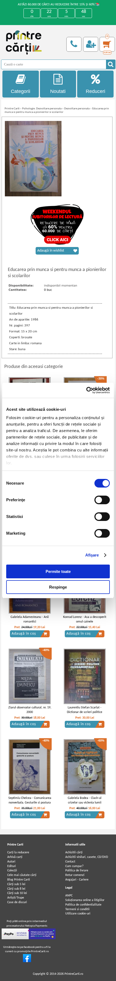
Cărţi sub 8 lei (16, 888)
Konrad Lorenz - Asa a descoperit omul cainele (84, 619)
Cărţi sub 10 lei (17, 893)
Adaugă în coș (24, 634)
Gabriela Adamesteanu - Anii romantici (30, 619)
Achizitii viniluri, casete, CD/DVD (86, 857)
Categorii (20, 91)
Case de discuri (17, 902)
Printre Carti (12, 108)
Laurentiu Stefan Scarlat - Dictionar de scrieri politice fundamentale (84, 712)
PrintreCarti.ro (73, 974)
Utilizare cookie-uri (77, 913)
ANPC (69, 895)
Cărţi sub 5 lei (16, 884)
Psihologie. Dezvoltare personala (42, 108)
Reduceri (95, 91)
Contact (70, 861)
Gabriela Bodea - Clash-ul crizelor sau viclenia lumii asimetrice (84, 802)
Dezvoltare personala (77, 108)
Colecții (12, 870)
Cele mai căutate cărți (21, 875)
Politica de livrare (76, 870)
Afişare (92, 555)
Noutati (58, 91)
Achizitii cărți (74, 852)
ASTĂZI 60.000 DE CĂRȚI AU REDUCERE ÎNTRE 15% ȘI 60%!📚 (59, 4)
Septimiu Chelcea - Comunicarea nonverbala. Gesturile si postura (29, 800)
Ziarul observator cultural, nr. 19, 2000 (29, 710)
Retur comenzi (74, 875)
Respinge (58, 587)
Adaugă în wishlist (50, 251)
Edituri (11, 866)
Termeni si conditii (77, 909)
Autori (11, 861)
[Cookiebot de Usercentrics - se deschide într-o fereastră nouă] (86, 390)
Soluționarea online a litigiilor (84, 900)
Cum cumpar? (74, 866)
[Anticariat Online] (27, 961)
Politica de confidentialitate (83, 904)
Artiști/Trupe (15, 897)
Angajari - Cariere (76, 879)
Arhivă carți (14, 857)
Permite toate (58, 571)
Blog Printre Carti (18, 879)
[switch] (102, 500)
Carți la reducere (18, 852)
